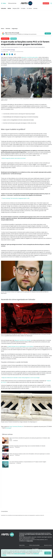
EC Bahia (23, 8)
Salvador (3, 8)
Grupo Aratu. (30, 541)
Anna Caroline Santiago (9, 50)
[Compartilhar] (15, 54)
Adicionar (47, 33)
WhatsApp (8, 428)
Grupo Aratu (22, 545)
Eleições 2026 (16, 8)
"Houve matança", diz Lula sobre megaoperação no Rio (15, 198)
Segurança (14, 28)
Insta (10, 426)
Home (2, 28)
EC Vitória (29, 8)
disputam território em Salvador (23, 340)
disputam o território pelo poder (29, 57)
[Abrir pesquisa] (51, 3)
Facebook (14, 426)
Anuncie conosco (48, 545)
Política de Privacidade (19, 553)
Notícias (8, 28)
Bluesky (20, 426)
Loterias (35, 8)
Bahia (9, 8)
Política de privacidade (34, 545)
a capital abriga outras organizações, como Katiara (20, 346)
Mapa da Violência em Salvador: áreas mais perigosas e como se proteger (21, 377)
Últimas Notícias (12, 3)
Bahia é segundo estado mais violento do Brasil (14, 158)
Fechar (48, 553)
